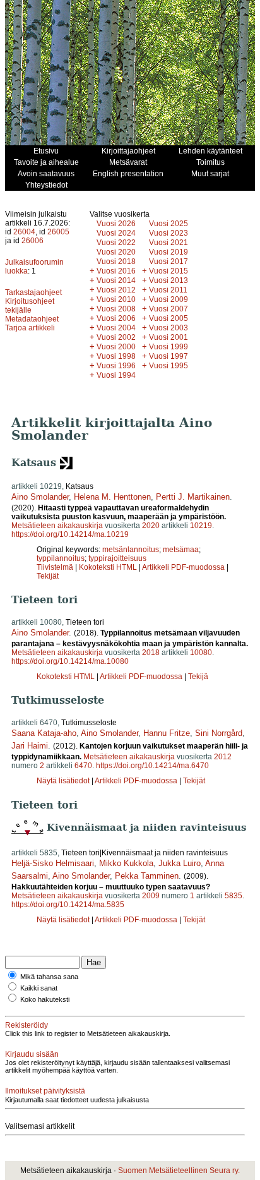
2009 (151, 895)
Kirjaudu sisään (32, 1054)
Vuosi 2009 (168, 299)
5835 (233, 895)
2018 (151, 652)
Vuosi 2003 (168, 327)
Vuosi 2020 (116, 252)
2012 (223, 756)
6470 (83, 765)
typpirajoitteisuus (117, 558)
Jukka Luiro (179, 863)
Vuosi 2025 (168, 223)
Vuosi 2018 (116, 261)
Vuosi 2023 (168, 233)
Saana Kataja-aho (43, 733)
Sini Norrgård (218, 733)
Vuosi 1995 (168, 365)
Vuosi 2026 (116, 223)
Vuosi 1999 (168, 346)
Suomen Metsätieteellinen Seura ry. (179, 1170)
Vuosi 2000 (116, 346)
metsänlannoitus (130, 549)
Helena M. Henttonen (112, 497)
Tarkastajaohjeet (33, 292)
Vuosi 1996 (116, 365)
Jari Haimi (29, 745)
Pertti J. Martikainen (193, 497)
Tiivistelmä (55, 567)
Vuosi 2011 (168, 290)
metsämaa (181, 549)
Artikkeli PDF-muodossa (183, 567)
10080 (201, 652)
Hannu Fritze (166, 733)
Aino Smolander (40, 497)
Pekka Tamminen (147, 876)
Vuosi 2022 (116, 242)
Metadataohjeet (32, 319)
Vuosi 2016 (116, 271)
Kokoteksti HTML (109, 567)
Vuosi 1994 (116, 375)
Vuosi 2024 (116, 233)
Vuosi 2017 (168, 261)
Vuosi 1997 (168, 356)
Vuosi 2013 (168, 280)
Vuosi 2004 (116, 327)
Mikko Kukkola (126, 863)
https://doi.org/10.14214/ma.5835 (67, 904)
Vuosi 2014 (116, 280)
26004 (24, 231)
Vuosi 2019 (168, 252)
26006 (32, 240)
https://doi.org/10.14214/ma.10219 (70, 534)
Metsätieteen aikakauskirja (57, 525)
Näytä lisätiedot (64, 780)
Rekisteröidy (26, 1025)
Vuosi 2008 (116, 308)
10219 (201, 525)
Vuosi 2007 (168, 308)
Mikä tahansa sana (49, 976)
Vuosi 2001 (168, 337)
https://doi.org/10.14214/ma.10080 (70, 661)
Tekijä (198, 676)
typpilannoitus (61, 558)
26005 (58, 231)
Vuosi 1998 (116, 356)
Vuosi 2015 (168, 271)
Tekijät (48, 576)
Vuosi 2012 (116, 290)
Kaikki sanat (38, 988)
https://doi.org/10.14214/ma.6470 (152, 765)
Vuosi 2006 (116, 318)
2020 (151, 525)
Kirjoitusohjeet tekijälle (29, 306)
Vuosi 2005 (168, 318)
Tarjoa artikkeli (30, 327)
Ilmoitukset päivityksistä (45, 1091)
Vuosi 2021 (168, 242)
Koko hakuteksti (44, 999)
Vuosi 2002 (116, 337)
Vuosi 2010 (116, 299)
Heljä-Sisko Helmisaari (52, 863)
